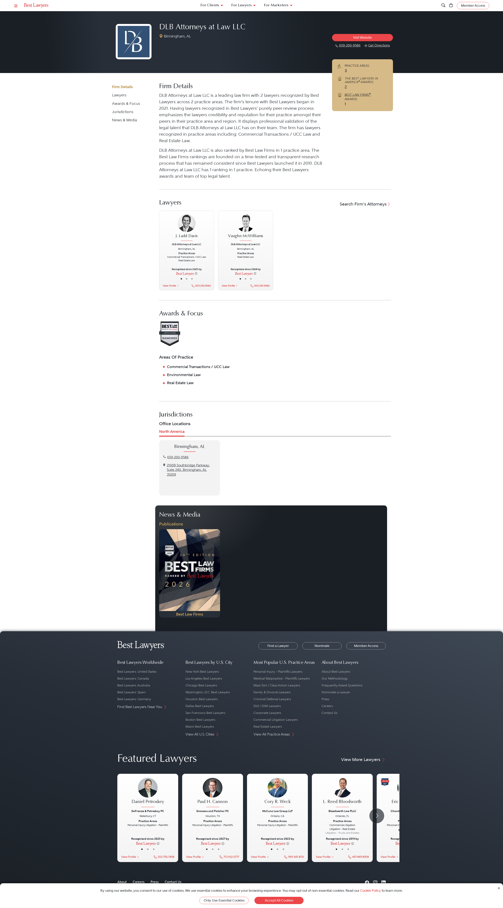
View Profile (169, 285)
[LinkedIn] (383, 882)
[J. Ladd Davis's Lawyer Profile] (186, 228)
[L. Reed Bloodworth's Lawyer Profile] (342, 793)
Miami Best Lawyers (199, 726)
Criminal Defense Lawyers (272, 699)
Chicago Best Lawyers (201, 685)
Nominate (322, 646)
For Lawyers (241, 5)
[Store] (451, 5)
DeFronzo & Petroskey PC (147, 811)
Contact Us (329, 713)
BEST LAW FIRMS (358, 95)
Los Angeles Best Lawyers (203, 678)
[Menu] (16, 5)
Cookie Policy (370, 890)
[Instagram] (375, 882)
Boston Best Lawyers (200, 720)
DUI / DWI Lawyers (267, 706)
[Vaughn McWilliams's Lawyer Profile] (245, 228)
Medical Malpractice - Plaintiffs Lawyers (281, 678)
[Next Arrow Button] (376, 815)
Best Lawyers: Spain (131, 692)
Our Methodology (335, 678)
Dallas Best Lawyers (199, 706)
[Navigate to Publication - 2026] (189, 573)
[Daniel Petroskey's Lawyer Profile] (147, 793)
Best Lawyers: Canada (133, 678)
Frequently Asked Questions (342, 685)
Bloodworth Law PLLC (342, 811)
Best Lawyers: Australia (133, 685)
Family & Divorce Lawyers (272, 692)
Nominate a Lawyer (336, 692)
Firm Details (122, 87)
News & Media (124, 120)
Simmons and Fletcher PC (212, 811)
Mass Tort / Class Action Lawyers (276, 685)
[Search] (443, 5)
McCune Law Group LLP (277, 811)
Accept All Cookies (279, 900)
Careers (327, 706)
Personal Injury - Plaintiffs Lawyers (277, 671)
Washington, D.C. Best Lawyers (207, 692)
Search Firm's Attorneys (363, 203)
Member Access (366, 646)
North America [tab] (171, 431)
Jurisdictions (122, 112)
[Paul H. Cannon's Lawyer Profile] (212, 793)
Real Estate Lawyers (267, 726)
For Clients (209, 5)
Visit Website (362, 37)
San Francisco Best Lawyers (205, 713)
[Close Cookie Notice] (499, 887)
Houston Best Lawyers (201, 699)
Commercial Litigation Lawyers (275, 720)
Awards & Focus (126, 103)
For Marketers (276, 5)
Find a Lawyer (278, 646)
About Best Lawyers (336, 671)
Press (325, 699)
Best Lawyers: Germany (134, 699)
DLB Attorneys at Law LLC (202, 27)
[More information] (196, 273)
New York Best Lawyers (202, 671)
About (122, 882)
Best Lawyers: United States (136, 671)
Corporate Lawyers (267, 713)
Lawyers (119, 95)
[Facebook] (367, 882)
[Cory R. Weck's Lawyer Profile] (277, 793)
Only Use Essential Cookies (224, 900)
